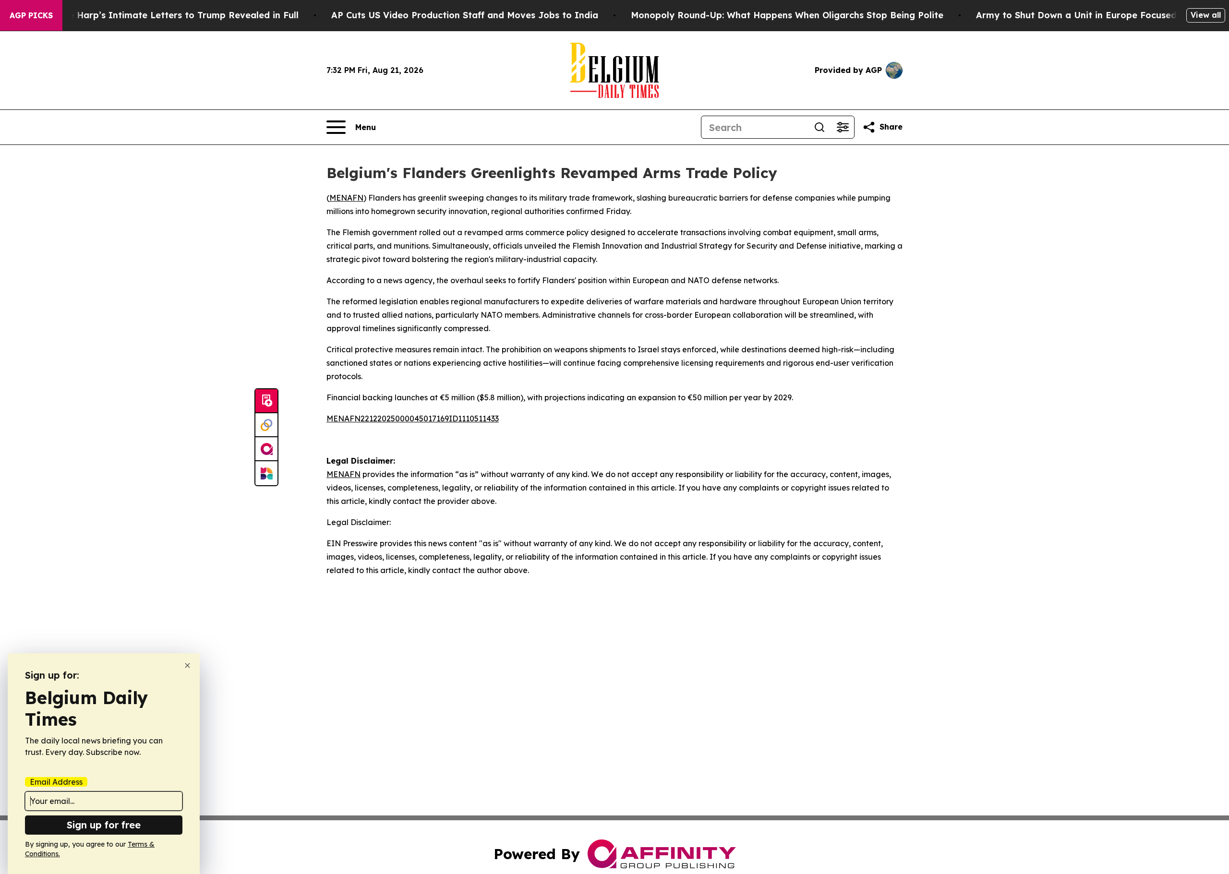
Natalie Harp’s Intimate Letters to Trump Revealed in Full (170, 15)
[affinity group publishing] (266, 449)
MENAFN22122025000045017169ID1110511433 (412, 418)
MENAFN (346, 198)
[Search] (819, 127)
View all (1206, 15)
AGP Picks (31, 15)
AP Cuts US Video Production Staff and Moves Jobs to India (464, 15)
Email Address (56, 782)
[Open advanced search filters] (842, 127)
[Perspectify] (266, 425)
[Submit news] (266, 401)
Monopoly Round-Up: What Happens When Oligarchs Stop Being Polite (787, 15)
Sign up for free (104, 825)
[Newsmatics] (266, 473)
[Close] (187, 665)
